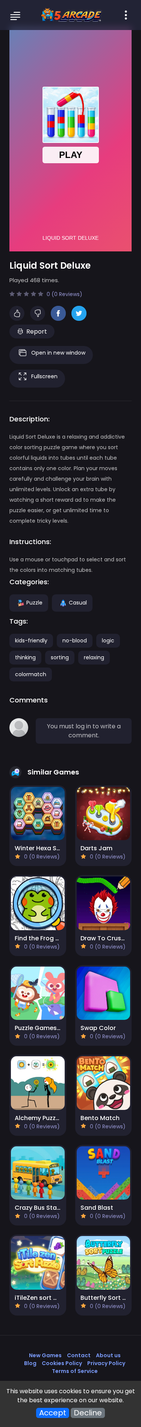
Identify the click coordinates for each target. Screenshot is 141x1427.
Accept (52, 1413)
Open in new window (58, 352)
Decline (88, 1413)
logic (108, 640)
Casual (78, 602)
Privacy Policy (106, 1363)
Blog (30, 1363)
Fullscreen (44, 376)
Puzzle (34, 602)
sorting (60, 657)
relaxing (94, 657)
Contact (79, 1355)
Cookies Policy (62, 1363)
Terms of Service (75, 1371)
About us (108, 1355)
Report (36, 331)
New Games (45, 1355)
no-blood (74, 640)
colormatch (30, 674)
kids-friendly (31, 640)
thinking (25, 657)
